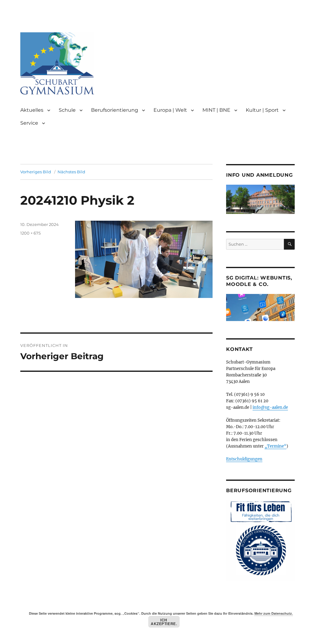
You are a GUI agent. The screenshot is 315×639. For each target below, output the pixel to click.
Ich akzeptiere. (164, 621)
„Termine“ (275, 446)
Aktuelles (31, 110)
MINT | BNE (216, 110)
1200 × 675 (30, 233)
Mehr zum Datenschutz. (273, 613)
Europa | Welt (170, 110)
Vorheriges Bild (35, 171)
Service (29, 123)
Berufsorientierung (114, 110)
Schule (67, 110)
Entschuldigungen (244, 459)
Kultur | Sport (262, 110)
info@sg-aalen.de (270, 407)
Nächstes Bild (71, 171)
